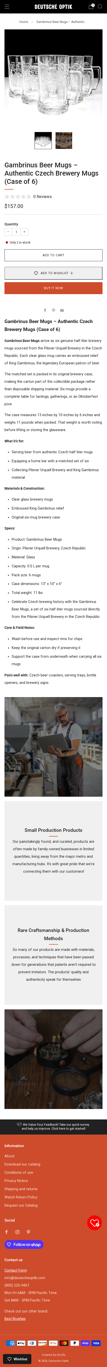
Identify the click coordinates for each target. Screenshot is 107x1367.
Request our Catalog (21, 1205)
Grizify (61, 1355)
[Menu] (6, 6)
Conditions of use (18, 1173)
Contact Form (15, 1270)
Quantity (11, 224)
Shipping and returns (21, 1189)
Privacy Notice (16, 1181)
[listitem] (53, 1127)
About (9, 1156)
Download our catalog (22, 1164)
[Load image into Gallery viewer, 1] (43, 140)
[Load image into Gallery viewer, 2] (63, 140)
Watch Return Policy (20, 1197)
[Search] (100, 6)
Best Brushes (15, 1319)
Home (23, 22)
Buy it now (53, 288)
